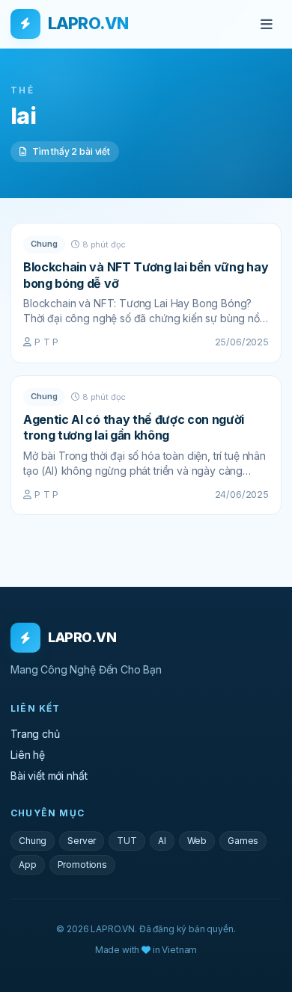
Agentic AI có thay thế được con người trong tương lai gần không (133, 427)
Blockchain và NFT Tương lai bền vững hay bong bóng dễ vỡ (145, 275)
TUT (127, 840)
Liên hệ (27, 754)
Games (243, 840)
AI (162, 840)
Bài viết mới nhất (48, 775)
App (28, 864)
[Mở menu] (267, 24)
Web (197, 840)
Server (81, 840)
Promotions (82, 864)
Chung (44, 243)
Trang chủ (35, 733)
